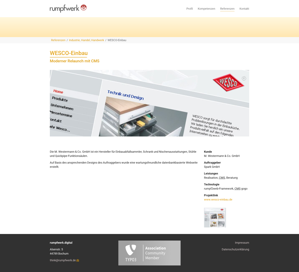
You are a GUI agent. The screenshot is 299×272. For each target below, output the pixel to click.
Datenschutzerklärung (235, 249)
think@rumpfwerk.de (63, 260)
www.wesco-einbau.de (218, 199)
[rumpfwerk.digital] (68, 8)
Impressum (242, 242)
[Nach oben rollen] (291, 264)
